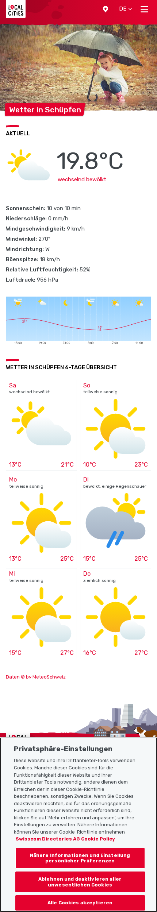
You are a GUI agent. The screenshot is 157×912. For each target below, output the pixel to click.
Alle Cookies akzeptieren (79, 902)
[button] (105, 9)
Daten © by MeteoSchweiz (36, 677)
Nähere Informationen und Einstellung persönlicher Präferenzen (80, 858)
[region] (78, 824)
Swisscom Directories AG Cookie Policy (65, 839)
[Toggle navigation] (144, 9)
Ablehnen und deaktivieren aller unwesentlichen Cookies (80, 882)
